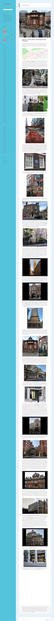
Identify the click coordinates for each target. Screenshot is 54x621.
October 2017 (4, 92)
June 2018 (4, 84)
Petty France (33, 610)
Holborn (4, 140)
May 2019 (4, 74)
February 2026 (4, 48)
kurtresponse (7, 31)
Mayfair (4, 146)
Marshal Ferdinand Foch (31, 61)
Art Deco (4, 129)
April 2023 (4, 57)
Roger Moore (40, 610)
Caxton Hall (33, 459)
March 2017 (4, 100)
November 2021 (4, 65)
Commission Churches (36, 608)
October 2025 (4, 49)
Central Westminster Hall (25, 608)
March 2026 (4, 47)
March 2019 (4, 76)
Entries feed (4, 160)
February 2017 (4, 101)
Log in (3, 159)
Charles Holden (38, 405)
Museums (4, 147)
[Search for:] (8, 9)
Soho (3, 149)
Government (4, 139)
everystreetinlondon (7, 3)
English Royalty (4, 138)
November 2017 (4, 91)
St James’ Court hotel (36, 277)
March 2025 (4, 50)
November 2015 (4, 118)
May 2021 (4, 67)
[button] (33, 103)
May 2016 (4, 111)
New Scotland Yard (24, 610)
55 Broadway (36, 404)
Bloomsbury (4, 131)
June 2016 (4, 110)
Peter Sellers (30, 610)
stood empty (45, 223)
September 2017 (4, 93)
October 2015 (4, 119)
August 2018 (4, 82)
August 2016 (4, 108)
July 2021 (4, 66)
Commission (45, 250)
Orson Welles (27, 610)
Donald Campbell (45, 608)
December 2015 (4, 117)
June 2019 (4, 73)
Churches (4, 132)
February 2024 (4, 56)
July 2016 (4, 109)
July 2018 (4, 83)
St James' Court (43, 610)
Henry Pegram (42, 172)
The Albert (28, 304)
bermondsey (4, 130)
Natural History (4, 148)
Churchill (33, 608)
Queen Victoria (36, 610)
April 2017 (4, 99)
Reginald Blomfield (30, 172)
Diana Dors (42, 608)
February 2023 (4, 58)
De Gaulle (40, 608)
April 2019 (4, 75)
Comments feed (4, 161)
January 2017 (4, 102)
